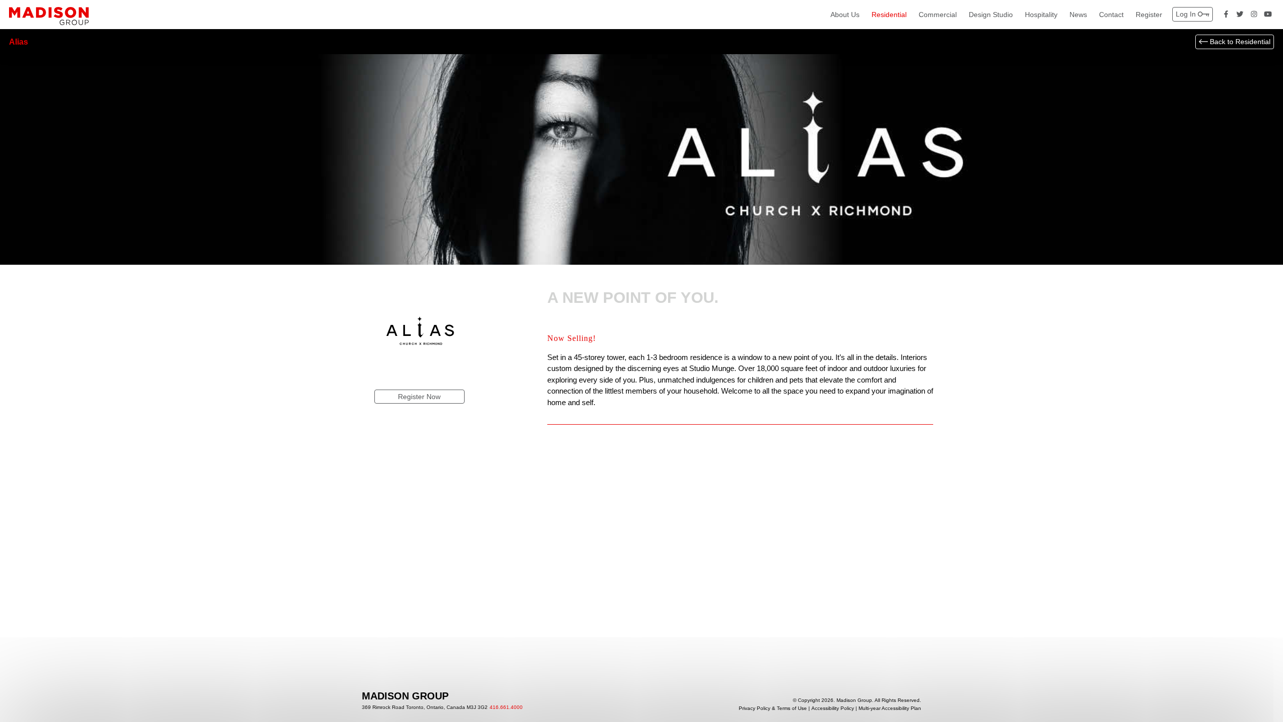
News (1078, 14)
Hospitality (1041, 14)
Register (1149, 14)
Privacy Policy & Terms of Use (773, 708)
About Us (845, 14)
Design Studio (991, 14)
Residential (889, 14)
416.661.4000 (506, 707)
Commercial (938, 14)
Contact (1111, 14)
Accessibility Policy (832, 708)
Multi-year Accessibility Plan (890, 708)
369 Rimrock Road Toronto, (425, 707)
